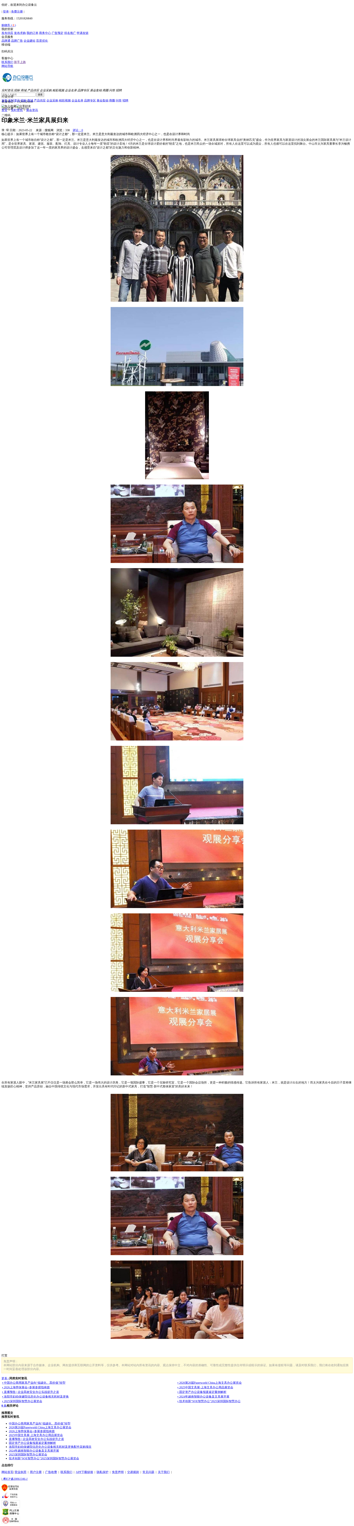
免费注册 (17, 11)
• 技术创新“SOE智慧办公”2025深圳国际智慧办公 (209, 1401)
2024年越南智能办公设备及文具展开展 (34, 1450)
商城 (24, 90)
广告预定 (57, 33)
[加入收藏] (8, 106)
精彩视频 (58, 90)
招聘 (119, 90)
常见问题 (148, 1472)
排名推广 (70, 33)
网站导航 (7, 66)
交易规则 (133, 1472)
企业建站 (29, 40)
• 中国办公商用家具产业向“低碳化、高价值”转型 (33, 1382)
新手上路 (20, 62)
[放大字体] (2, 129)
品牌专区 (83, 90)
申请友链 (82, 33)
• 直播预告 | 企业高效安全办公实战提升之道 (30, 1392)
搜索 (40, 94)
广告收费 (51, 1472)
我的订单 (32, 33)
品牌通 (5, 40)
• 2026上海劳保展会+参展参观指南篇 (26, 1387)
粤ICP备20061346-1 (15, 1478)
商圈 (105, 90)
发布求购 (20, 33)
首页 (4, 100)
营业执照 (20, 1472)
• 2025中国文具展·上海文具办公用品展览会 (205, 1387)
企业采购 (46, 90)
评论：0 (78, 130)
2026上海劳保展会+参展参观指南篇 (32, 1431)
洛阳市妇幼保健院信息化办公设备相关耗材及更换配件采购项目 (50, 1446)
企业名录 (71, 90)
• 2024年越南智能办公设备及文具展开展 (203, 1396)
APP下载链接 (84, 1472)
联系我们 (7, 62)
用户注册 (36, 1472)
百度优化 (42, 40)
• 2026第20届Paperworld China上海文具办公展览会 (209, 1382)
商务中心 (45, 33)
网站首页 (7, 1472)
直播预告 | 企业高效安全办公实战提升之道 (36, 1439)
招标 (17, 90)
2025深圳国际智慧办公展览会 (28, 1454)
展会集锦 (96, 90)
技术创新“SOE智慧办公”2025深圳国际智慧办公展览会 (44, 1458)
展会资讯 (32, 110)
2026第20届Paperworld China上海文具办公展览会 (40, 1427)
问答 (112, 90)
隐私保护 (102, 1472)
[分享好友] (23, 106)
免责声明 (118, 1472)
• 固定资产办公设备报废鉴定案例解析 (201, 1392)
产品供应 (33, 90)
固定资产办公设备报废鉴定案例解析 (32, 1442)
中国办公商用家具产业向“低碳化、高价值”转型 (39, 1423)
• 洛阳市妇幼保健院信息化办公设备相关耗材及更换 (35, 1396)
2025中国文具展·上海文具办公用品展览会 (36, 1435)
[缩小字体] (7, 129)
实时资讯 (7, 90)
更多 (5, 1378)
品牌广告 (17, 40)
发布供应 (7, 33)
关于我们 (164, 1472)
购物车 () (8, 25)
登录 (6, 11)
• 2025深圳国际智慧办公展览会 (22, 1401)
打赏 (4, 1355)
